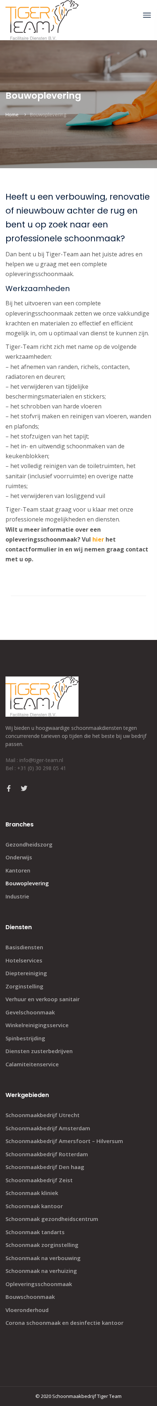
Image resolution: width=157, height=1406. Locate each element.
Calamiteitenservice (32, 1064)
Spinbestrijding (25, 1038)
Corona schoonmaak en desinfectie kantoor (64, 1322)
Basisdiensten (24, 947)
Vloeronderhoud (27, 1309)
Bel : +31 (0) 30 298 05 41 (35, 768)
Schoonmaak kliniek (31, 1192)
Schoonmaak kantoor (34, 1206)
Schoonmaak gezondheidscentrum (51, 1218)
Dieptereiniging (26, 973)
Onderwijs (18, 857)
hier (98, 539)
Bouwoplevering (27, 883)
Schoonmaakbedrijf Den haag (44, 1167)
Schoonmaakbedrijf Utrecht (42, 1115)
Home (12, 114)
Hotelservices (23, 960)
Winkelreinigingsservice (37, 1025)
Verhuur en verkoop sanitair (42, 999)
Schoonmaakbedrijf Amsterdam (47, 1128)
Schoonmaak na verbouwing (43, 1258)
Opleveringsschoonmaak (38, 1284)
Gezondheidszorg (29, 844)
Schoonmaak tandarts (35, 1232)
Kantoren (17, 870)
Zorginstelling (24, 986)
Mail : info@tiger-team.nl (34, 760)
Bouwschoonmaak (30, 1296)
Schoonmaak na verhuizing (41, 1270)
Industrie (17, 896)
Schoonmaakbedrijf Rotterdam (46, 1154)
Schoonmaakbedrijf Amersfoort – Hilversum (64, 1141)
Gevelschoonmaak (30, 1012)
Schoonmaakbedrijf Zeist (39, 1180)
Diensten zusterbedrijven (39, 1051)
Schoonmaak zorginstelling (41, 1244)
